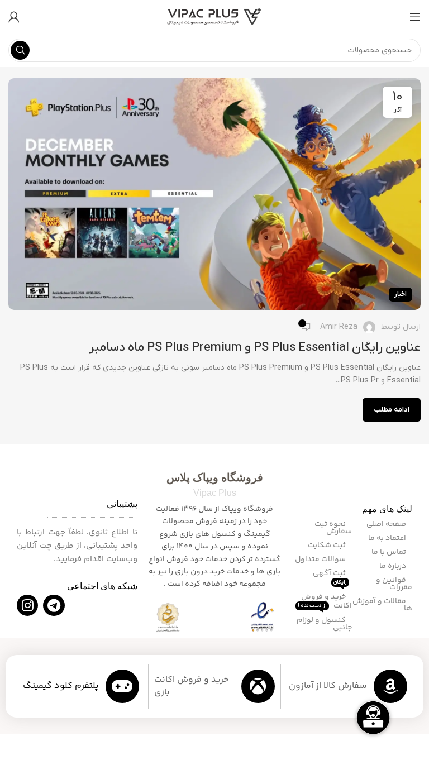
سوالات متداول (321, 559)
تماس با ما (389, 552)
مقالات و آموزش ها (382, 605)
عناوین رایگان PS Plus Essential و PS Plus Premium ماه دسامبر (255, 348)
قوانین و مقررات (394, 584)
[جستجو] (20, 50)
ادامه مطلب (391, 409)
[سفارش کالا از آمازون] (390, 686)
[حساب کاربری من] (14, 17)
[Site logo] (214, 16)
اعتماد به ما (388, 538)
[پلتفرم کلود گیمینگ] (122, 686)
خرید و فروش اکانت (325, 601)
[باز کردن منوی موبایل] (415, 17)
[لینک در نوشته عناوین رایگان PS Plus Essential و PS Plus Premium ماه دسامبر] (214, 194)
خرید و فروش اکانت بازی (191, 686)
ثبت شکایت (327, 545)
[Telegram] (53, 605)
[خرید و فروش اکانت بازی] (258, 686)
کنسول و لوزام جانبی (324, 624)
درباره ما (393, 566)
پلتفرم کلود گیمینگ (61, 686)
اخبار (400, 294)
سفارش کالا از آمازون (328, 686)
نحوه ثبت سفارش (333, 528)
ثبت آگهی (330, 576)
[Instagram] (27, 605)
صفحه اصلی (387, 524)
